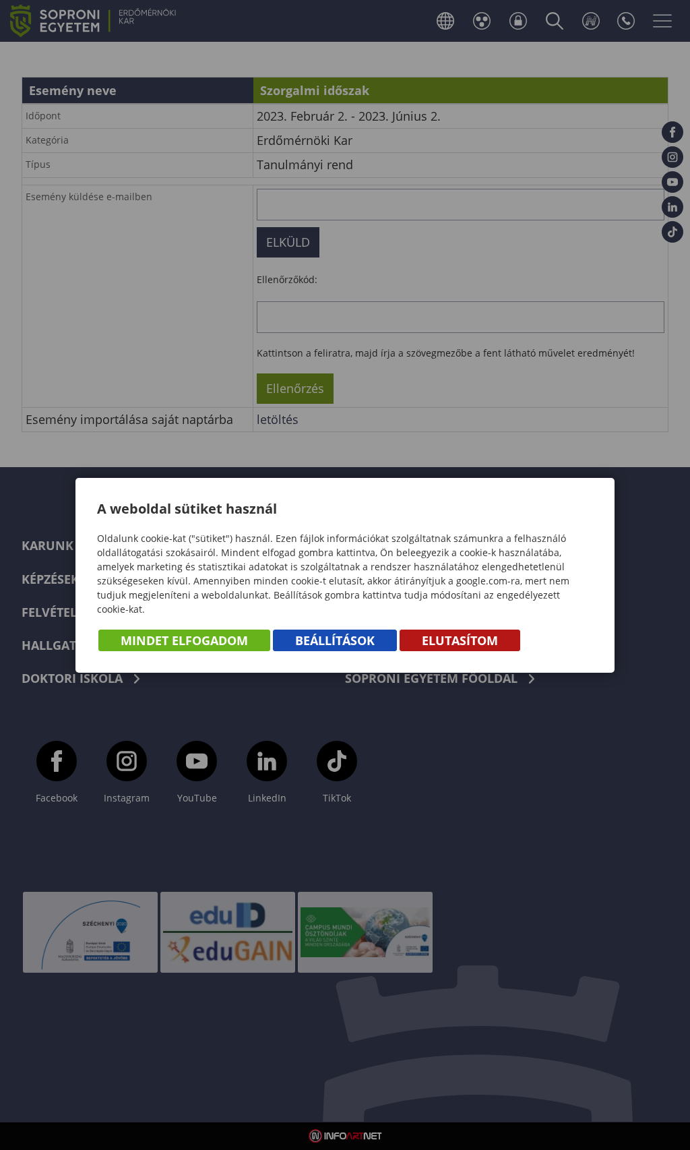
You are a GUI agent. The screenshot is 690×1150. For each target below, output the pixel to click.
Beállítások (335, 640)
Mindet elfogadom (184, 640)
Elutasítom (460, 640)
